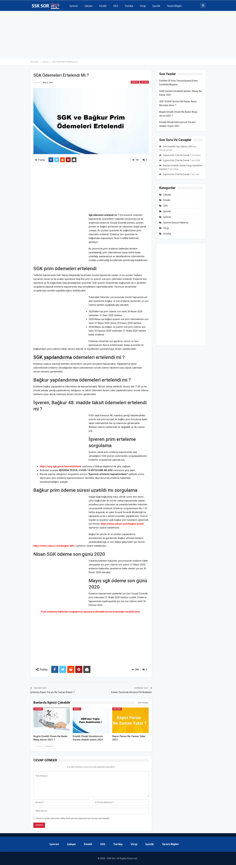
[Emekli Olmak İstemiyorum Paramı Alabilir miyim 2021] (91, 720)
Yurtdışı (129, 6)
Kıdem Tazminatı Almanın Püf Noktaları (131, 692)
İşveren (74, 6)
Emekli (103, 6)
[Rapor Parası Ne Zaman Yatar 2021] (130, 720)
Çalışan (89, 6)
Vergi (143, 6)
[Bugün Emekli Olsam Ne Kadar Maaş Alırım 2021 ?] (51, 720)
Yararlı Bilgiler (174, 6)
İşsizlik (156, 6)
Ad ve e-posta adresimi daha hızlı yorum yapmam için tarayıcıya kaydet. (73, 818)
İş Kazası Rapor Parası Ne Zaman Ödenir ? (52, 692)
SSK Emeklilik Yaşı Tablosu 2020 (178, 146)
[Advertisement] (118, 34)
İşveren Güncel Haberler (176, 222)
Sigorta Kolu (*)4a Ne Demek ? (177, 155)
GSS (115, 6)
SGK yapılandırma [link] (52, 357)
